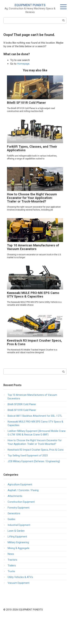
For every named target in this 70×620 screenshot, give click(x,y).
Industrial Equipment (19, 525)
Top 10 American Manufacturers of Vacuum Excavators (33, 247)
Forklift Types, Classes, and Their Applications (32, 148)
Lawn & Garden (16, 530)
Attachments (15, 496)
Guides (11, 519)
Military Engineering (18, 542)
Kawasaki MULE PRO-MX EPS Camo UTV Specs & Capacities (33, 294)
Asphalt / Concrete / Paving (23, 490)
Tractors (12, 559)
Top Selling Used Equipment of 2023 (28, 455)
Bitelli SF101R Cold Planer (26, 103)
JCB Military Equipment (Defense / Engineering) (34, 461)
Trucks (11, 571)
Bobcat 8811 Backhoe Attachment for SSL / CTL (35, 415)
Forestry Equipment (18, 507)
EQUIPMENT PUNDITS (30, 5)
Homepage (23, 63)
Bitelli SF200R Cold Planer (22, 404)
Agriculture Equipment (20, 484)
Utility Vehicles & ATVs (20, 577)
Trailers (12, 565)
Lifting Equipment (17, 536)
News (11, 553)
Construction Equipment (21, 501)
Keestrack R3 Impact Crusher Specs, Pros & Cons (34, 342)
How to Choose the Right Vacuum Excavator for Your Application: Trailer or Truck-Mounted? (32, 197)
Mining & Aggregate (18, 548)
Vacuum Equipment (18, 582)
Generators (14, 513)
